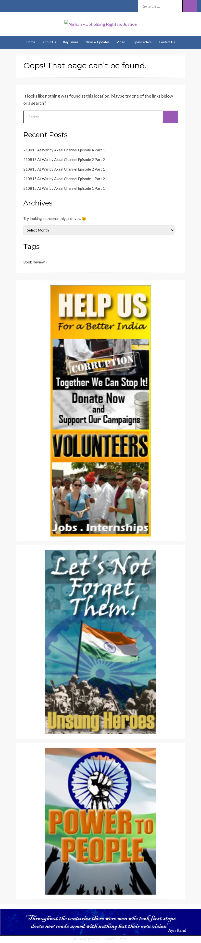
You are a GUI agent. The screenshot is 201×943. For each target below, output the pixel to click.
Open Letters (142, 42)
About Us (49, 42)
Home (30, 42)
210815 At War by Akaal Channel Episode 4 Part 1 (64, 150)
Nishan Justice (116, 939)
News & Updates (97, 42)
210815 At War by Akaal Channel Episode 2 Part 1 (64, 169)
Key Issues (70, 42)
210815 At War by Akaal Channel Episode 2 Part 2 (64, 159)
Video (121, 42)
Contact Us (167, 42)
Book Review (34, 262)
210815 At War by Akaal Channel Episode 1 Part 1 (64, 188)
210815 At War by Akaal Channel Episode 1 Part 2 (64, 178)
